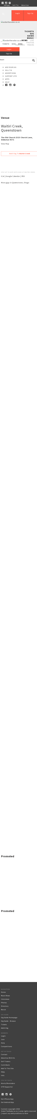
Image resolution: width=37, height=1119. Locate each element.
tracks (30, 45)
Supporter (8, 7)
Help (17, 7)
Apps (7, 79)
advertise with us (8, 1058)
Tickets (29, 31)
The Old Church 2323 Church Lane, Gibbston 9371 (17, 138)
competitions (6, 1046)
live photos (30, 41)
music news (5, 996)
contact (4, 1054)
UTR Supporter (7, 1087)
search (5, 15)
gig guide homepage (9, 1017)
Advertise (25, 5)
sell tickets (5, 1061)
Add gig (7, 5)
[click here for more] (18, 97)
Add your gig (10, 67)
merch (3, 1010)
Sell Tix (15, 5)
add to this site (7, 1068)
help (3, 1043)
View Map (5, 144)
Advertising (10, 73)
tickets (4, 1024)
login (3, 1036)
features (20, 45)
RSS (23, 176)
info (2, 1075)
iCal (2, 176)
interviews (5, 999)
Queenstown (17, 182)
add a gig (4, 1028)
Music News (28, 39)
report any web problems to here (15, 1113)
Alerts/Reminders (8, 1083)
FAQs (3, 1072)
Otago (26, 182)
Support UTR (11, 76)
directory (4, 1006)
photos (4, 1003)
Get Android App (7, 1102)
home (3, 992)
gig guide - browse (8, 1021)
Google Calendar (13, 176)
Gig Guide (30, 34)
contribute (5, 1065)
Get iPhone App (7, 1099)
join (3, 1039)
